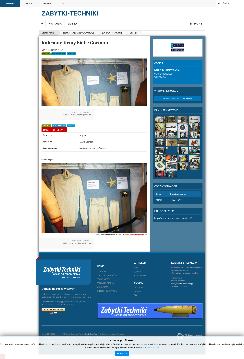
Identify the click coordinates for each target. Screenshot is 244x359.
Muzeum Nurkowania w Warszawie (78, 33)
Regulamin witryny (105, 283)
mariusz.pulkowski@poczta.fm (135, 235)
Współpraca (102, 287)
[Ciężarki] (182, 127)
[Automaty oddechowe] (171, 142)
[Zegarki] (160, 173)
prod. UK (46, 54)
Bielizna (133, 33)
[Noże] (171, 127)
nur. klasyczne (59, 54)
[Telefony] (171, 134)
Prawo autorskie (105, 279)
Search (137, 272)
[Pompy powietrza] (194, 127)
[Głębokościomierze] (194, 150)
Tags (136, 268)
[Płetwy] (171, 166)
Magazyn (10, 3)
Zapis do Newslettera (107, 291)
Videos (29, 3)
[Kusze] (171, 148)
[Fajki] (182, 142)
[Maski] (160, 158)
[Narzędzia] (160, 127)
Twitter (137, 291)
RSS (135, 295)
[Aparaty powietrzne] (160, 142)
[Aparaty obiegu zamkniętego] (194, 134)
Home (42, 23)
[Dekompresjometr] (171, 158)
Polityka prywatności (107, 275)
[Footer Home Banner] (149, 311)
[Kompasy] (160, 150)
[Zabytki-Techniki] (62, 272)
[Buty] (171, 119)
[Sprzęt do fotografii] (194, 142)
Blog (64, 3)
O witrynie (101, 271)
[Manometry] (182, 134)
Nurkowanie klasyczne (112, 33)
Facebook (138, 288)
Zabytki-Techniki (94, 334)
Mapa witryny (140, 276)
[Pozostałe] (171, 173)
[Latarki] (194, 119)
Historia (55, 23)
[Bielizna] (160, 119)
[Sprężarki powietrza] (182, 158)
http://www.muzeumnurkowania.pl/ (173, 218)
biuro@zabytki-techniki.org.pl (182, 284)
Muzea (72, 23)
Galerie (47, 3)
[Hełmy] (182, 119)
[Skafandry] (160, 134)
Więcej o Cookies (151, 348)
